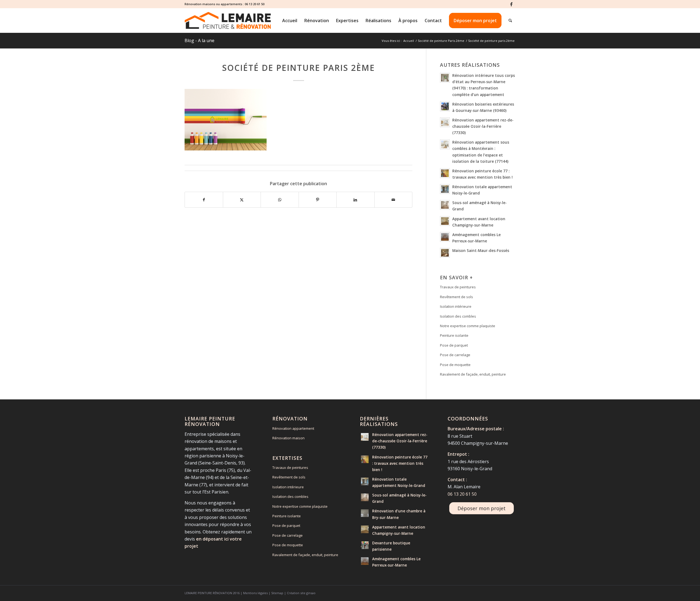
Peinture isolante (454, 335)
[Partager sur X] (242, 199)
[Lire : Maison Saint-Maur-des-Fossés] (445, 253)
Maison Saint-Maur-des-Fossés (480, 250)
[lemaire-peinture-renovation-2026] (228, 20)
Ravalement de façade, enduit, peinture (473, 374)
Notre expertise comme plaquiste (467, 325)
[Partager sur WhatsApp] (280, 199)
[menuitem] (290, 20)
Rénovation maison (288, 437)
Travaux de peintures (458, 286)
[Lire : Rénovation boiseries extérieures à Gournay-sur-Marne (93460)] (445, 106)
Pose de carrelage (455, 354)
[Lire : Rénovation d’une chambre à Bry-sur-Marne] (365, 513)
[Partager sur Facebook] (204, 199)
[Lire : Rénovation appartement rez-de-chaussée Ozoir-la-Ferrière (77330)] (445, 122)
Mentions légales (255, 593)
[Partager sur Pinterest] (318, 199)
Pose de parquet (454, 345)
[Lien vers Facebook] (511, 4)
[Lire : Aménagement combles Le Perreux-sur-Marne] (445, 237)
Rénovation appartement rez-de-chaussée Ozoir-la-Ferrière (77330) (483, 126)
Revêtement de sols (456, 296)
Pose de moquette (455, 364)
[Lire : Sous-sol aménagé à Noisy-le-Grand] (445, 205)
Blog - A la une (199, 40)
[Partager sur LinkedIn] (355, 199)
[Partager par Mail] (393, 199)
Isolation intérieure (455, 306)
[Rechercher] (510, 20)
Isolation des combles (458, 316)
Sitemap (277, 593)
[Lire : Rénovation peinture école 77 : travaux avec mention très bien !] (445, 173)
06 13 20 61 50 (254, 4)
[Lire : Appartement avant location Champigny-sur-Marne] (445, 221)
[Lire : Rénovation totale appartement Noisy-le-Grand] (445, 189)
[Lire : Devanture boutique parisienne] (365, 545)
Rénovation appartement (293, 428)
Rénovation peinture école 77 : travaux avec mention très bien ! (399, 463)
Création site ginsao (301, 593)
